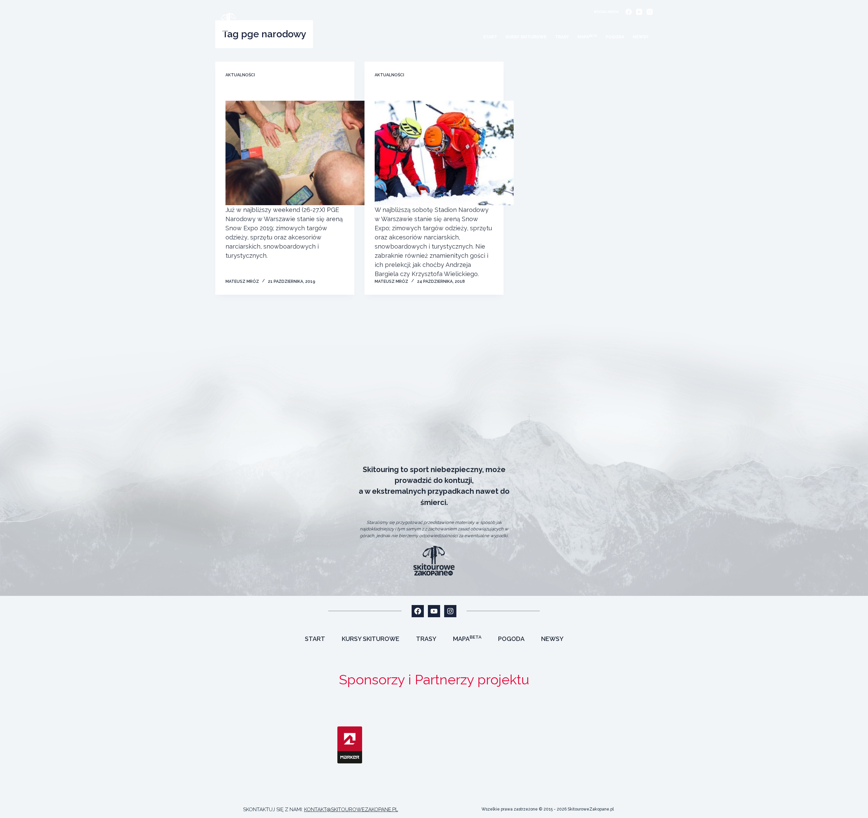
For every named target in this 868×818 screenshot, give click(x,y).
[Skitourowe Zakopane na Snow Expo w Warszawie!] (294, 153)
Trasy (562, 37)
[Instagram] (650, 12)
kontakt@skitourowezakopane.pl (351, 809)
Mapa (587, 37)
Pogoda (615, 37)
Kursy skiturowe (526, 37)
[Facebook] (629, 12)
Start (490, 37)
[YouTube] (639, 12)
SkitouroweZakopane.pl (591, 809)
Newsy (641, 37)
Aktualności (240, 75)
